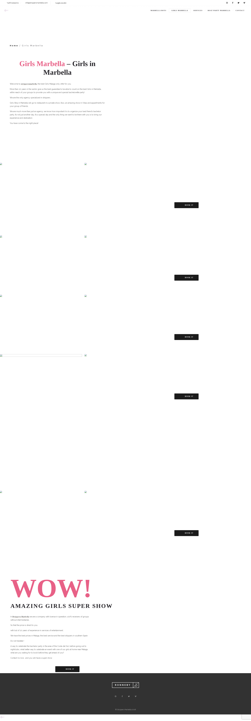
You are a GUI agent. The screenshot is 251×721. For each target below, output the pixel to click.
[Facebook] (233, 3)
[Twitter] (238, 3)
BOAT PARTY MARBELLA (219, 10)
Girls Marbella (180, 10)
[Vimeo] (244, 3)
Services (197, 10)
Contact (240, 10)
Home (14, 45)
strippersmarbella (29, 84)
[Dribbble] (227, 3)
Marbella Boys (158, 10)
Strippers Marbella (20, 616)
